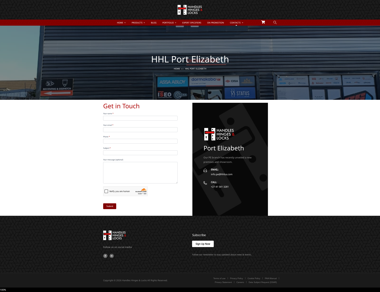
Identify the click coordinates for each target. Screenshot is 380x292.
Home (120, 22)
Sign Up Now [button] (203, 243)
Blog (153, 22)
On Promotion (215, 22)
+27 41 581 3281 (220, 186)
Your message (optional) (113, 159)
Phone (106, 136)
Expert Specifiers (191, 22)
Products (137, 22)
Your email (108, 125)
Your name (108, 113)
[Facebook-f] (105, 256)
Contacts (235, 22)
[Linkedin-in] (112, 256)
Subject (107, 148)
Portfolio (168, 22)
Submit (109, 206)
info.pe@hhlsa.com (221, 174)
